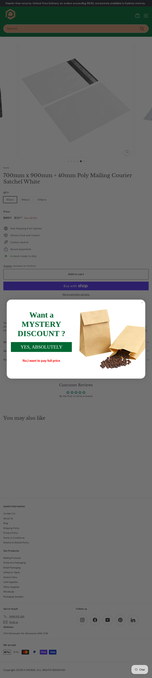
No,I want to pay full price (41, 360)
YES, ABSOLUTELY (41, 347)
